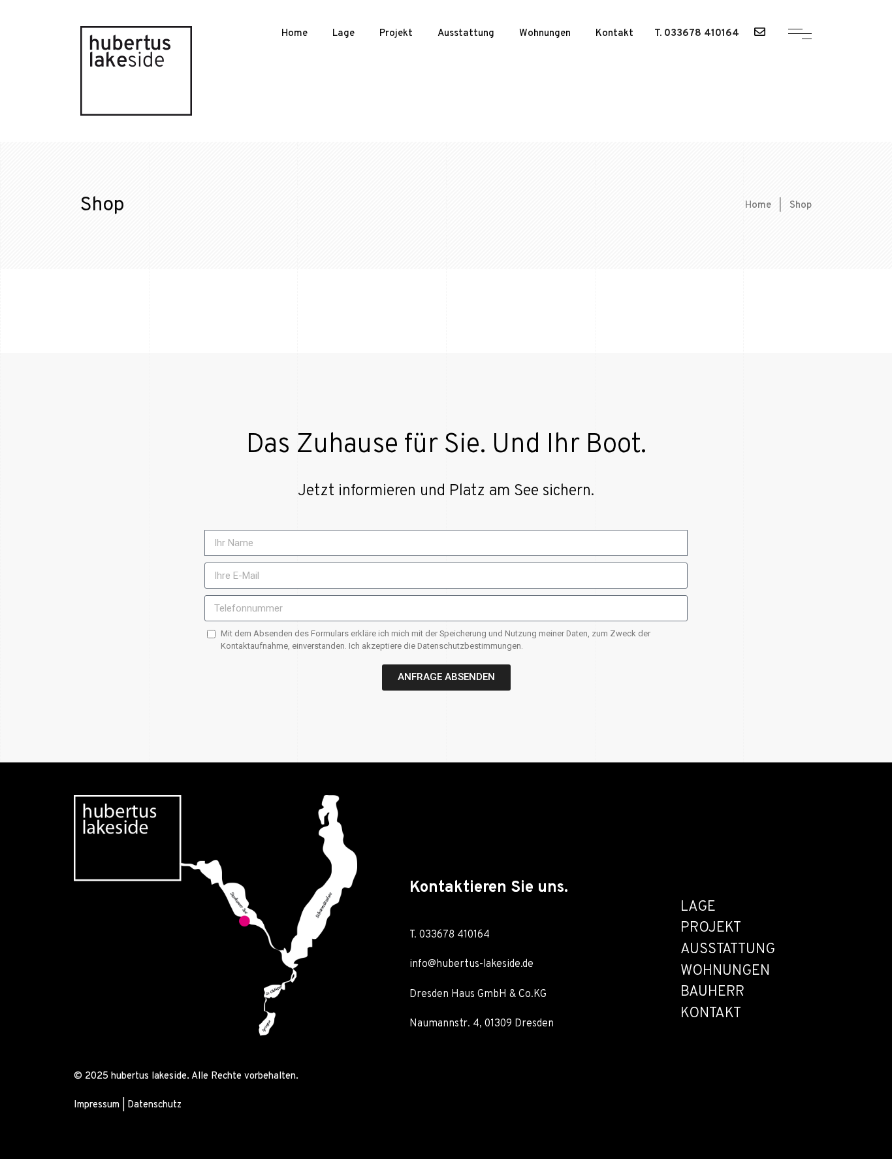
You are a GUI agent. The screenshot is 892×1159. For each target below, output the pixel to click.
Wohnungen (545, 33)
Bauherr (712, 992)
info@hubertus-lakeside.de (471, 964)
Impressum (96, 1105)
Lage (343, 33)
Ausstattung (466, 33)
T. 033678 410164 (696, 33)
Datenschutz (154, 1105)
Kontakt (614, 33)
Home (294, 33)
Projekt (396, 33)
